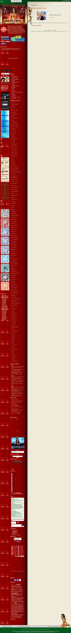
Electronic (20, 594)
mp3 (16, 586)
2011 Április (4, 301)
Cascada (13, 132)
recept (16, 599)
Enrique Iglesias (14, 191)
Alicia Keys (14, 211)
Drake (18, 589)
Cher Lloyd (14, 221)
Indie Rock (16, 616)
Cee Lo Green (14, 181)
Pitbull (13, 251)
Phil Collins (14, 146)
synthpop (14, 611)
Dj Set (13, 335)
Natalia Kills (14, 213)
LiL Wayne (13, 315)
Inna (12, 193)
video (18, 585)
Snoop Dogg (13, 598)
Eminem (12, 608)
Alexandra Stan (14, 293)
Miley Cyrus (14, 152)
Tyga (13, 311)
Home (22, 629)
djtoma (51, 31)
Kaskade (13, 203)
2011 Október (4, 307)
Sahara (13, 269)
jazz (17, 611)
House (14, 481)
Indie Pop (12, 615)
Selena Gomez (14, 179)
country (14, 591)
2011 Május (4, 302)
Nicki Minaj (14, 241)
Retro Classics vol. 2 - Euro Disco (16, 376)
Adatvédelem (28, 626)
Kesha (13, 209)
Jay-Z (13, 197)
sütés (12, 599)
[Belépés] (18, 1)
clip (15, 603)
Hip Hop (21, 606)
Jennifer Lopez (14, 225)
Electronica (16, 615)
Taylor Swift (14, 301)
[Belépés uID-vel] (15, 580)
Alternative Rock (20, 611)
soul (15, 609)
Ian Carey (13, 130)
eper (22, 599)
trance (15, 588)
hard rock (18, 597)
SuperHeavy (14, 297)
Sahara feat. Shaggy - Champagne (16, 366)
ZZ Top (13, 325)
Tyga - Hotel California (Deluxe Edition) (17, 381)
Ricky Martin (14, 237)
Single (20, 603)
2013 (21, 617)
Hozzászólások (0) (61, 31)
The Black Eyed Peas (15, 303)
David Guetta (14, 183)
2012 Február (4, 311)
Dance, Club (14, 331)
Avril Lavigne (14, 217)
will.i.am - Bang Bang (14, 405)
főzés (14, 599)
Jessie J (13, 201)
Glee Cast (13, 177)
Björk (13, 116)
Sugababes (14, 295)
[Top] (34, 626)
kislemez (12, 610)
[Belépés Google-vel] (20, 580)
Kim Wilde (13, 317)
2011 (13, 597)
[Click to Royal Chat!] (18, 42)
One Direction (14, 245)
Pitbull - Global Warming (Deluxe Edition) (17, 383)
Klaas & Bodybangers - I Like (15, 392)
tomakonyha (13, 600)
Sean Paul (13, 247)
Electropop (20, 615)
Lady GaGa (16, 595)
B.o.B (13, 120)
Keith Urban (14, 313)
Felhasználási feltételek (21, 626)
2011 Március (4, 300)
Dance (14, 476)
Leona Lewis (14, 219)
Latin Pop (12, 616)
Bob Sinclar (14, 285)
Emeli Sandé (14, 271)
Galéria (37, 629)
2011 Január (4, 298)
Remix (12, 588)
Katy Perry (14, 249)
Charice (13, 134)
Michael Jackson (15, 195)
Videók (28, 629)
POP (13, 589)
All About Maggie (14, 104)
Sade (13, 267)
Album (21, 589)
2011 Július (4, 304)
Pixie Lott (13, 227)
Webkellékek (14, 532)
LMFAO (13, 223)
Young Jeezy (14, 199)
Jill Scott (13, 275)
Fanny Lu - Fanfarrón (36, 25)
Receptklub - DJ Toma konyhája (16, 400)
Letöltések (40, 629)
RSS (69, 0)
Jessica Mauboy (14, 239)
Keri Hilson (14, 185)
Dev (17, 612)
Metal (13, 484)
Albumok (24, 629)
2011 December (4, 309)
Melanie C (13, 128)
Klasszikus (14, 482)
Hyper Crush (14, 189)
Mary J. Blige (14, 118)
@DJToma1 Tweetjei (4, 71)
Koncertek (33, 629)
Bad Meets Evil (14, 110)
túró (18, 600)
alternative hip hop (14, 617)
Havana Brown (14, 124)
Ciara (13, 136)
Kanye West (17, 601)
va (21, 586)
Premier (14, 614)
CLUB (19, 588)
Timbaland (13, 309)
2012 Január (4, 310)
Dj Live (13, 333)
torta (16, 600)
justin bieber (13, 606)
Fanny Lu (13, 231)
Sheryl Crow (14, 148)
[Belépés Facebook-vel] (18, 580)
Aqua (13, 108)
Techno (14, 490)
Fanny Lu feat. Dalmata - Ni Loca (39, 8)
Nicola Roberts (14, 259)
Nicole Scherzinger (15, 273)
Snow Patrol (14, 289)
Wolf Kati (13, 321)
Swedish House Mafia (15, 299)
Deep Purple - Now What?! (15, 413)
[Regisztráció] (16, 1)
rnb (19, 600)
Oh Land (13, 243)
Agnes (13, 102)
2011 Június (4, 303)
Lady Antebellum (14, 215)
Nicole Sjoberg (14, 287)
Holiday (19, 616)
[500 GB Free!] (5, 181)
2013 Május (4, 319)
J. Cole (13, 142)
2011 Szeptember (5, 306)
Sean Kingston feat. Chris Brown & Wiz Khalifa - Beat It (17, 410)
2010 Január (4, 295)
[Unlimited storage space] (4, 155)
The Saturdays (14, 305)
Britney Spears (14, 291)
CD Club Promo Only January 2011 (16, 380)
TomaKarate (14, 530)
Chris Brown (14, 122)
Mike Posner (14, 253)
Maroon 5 (13, 233)
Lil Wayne (22, 597)
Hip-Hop (14, 480)
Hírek (30, 629)
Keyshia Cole (14, 144)
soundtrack (16, 608)
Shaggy (13, 281)
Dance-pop (17, 610)
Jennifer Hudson (14, 187)
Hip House (18, 609)
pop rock (12, 612)
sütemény (19, 599)
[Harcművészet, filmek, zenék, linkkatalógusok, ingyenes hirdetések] (5, 208)
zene (18, 603)
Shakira (13, 283)
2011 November (4, 308)
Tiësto (13, 307)
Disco (14, 477)
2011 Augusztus (4, 305)
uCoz (59, 626)
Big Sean (13, 279)
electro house (21, 601)
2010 (12, 591)
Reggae (14, 486)
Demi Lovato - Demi (14, 408)
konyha (22, 598)
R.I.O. (13, 257)
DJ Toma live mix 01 (14, 404)
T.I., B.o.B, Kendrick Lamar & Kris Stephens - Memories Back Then (17, 369)
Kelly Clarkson (14, 138)
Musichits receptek (14, 399)
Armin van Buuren (15, 126)
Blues (14, 473)
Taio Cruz (13, 150)
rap (13, 601)
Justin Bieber (14, 114)
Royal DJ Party (14, 533)
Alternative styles (15, 327)
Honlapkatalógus (15, 531)
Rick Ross (13, 261)
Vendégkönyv (48, 629)
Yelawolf (13, 323)
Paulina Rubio (14, 265)
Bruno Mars (14, 235)
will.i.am (13, 319)
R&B (19, 608)
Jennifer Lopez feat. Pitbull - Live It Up (16, 367)
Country (13, 329)
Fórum (44, 629)
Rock (16, 589)
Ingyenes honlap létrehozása (53, 626)
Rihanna (13, 255)
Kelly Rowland (14, 263)
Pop (13, 485)
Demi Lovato (14, 229)
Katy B (13, 205)
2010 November (4, 296)
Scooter (13, 277)
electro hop (21, 610)
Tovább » (51, 17)
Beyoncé (13, 112)
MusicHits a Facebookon (16, 534)
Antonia (13, 106)
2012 (18, 617)
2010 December (4, 297)
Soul (13, 489)
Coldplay (13, 140)
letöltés (14, 593)
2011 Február (4, 299)
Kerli (12, 207)
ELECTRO (20, 595)
